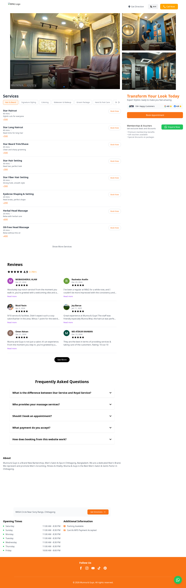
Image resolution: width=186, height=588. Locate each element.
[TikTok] (99, 568)
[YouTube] (93, 568)
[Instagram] (86, 568)
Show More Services (62, 246)
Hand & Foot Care (102, 102)
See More (62, 359)
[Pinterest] (105, 568)
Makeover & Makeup (62, 102)
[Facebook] (80, 568)
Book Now (114, 111)
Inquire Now (174, 127)
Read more (12, 296)
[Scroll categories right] (119, 102)
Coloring (45, 102)
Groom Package (83, 102)
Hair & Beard (10, 102)
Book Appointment (155, 115)
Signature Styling (28, 102)
